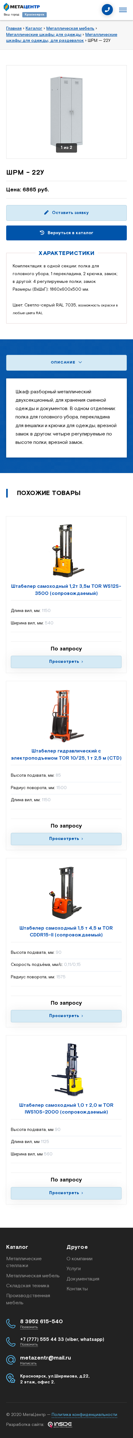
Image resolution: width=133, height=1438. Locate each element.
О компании (79, 1259)
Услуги (73, 1269)
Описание (64, 362)
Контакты (77, 1289)
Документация (82, 1279)
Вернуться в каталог (69, 233)
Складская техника (27, 1286)
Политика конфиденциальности (84, 1415)
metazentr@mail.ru (45, 1358)
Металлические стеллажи (24, 1262)
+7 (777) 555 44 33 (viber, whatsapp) (62, 1339)
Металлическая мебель (33, 1276)
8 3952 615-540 (41, 1321)
